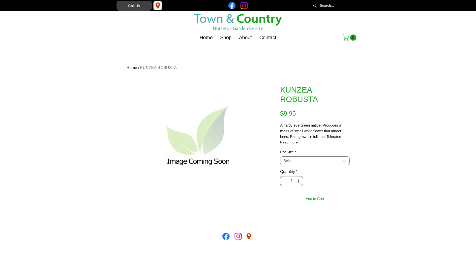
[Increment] (298, 181)
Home (131, 68)
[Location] (157, 5)
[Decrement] (284, 181)
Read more (289, 142)
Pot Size (288, 152)
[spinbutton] (291, 181)
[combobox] (315, 160)
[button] (350, 37)
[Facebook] (232, 5)
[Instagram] (244, 5)
